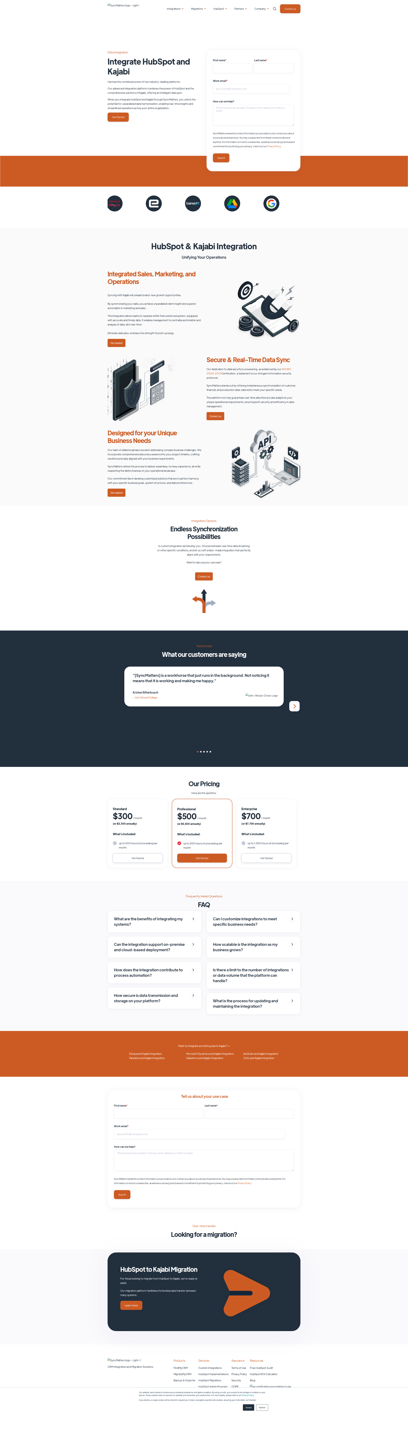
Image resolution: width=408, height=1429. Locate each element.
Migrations (197, 8)
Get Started (118, 116)
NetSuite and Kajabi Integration (260, 1053)
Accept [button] (248, 1407)
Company (260, 8)
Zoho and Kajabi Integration (258, 1058)
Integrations (174, 8)
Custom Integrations (210, 1368)
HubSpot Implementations (213, 1374)
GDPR (235, 1386)
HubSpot (218, 8)
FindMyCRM (181, 1368)
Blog (252, 1380)
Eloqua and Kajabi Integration (145, 1053)
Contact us (290, 8)
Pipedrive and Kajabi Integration (147, 1058)
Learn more (131, 1305)
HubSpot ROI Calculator (264, 1374)
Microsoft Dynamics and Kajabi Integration (210, 1053)
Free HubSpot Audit (261, 1368)
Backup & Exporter (185, 1380)
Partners (239, 8)
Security (236, 1380)
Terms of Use (238, 1368)
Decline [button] (262, 1407)
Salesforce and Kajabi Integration (204, 1058)
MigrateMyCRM (182, 1374)
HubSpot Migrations (209, 1380)
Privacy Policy (248, 1395)
